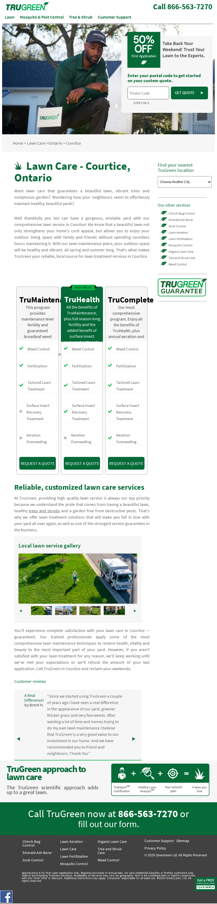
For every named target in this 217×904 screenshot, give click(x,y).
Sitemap (182, 840)
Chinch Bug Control (182, 213)
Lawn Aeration (178, 232)
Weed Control (178, 264)
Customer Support (114, 17)
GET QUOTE (189, 92)
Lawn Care (36, 143)
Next (130, 578)
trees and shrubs (44, 510)
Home (18, 143)
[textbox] (148, 93)
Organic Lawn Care (181, 251)
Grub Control (177, 226)
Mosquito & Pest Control (42, 17)
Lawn (10, 17)
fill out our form (107, 824)
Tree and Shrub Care (182, 258)
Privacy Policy (155, 848)
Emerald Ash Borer (181, 220)
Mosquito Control (180, 245)
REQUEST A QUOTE (38, 463)
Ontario (55, 143)
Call (182, 6)
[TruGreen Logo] (27, 8)
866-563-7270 (148, 813)
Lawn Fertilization (181, 239)
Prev (25, 578)
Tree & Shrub (80, 17)
